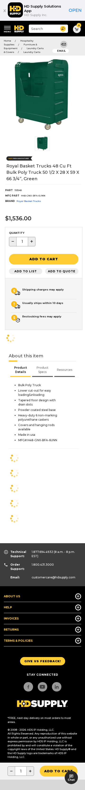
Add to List (25, 271)
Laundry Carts (31, 52)
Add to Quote (61, 271)
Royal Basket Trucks (29, 201)
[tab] (20, 370)
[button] (63, 29)
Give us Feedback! (42, 661)
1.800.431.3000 (43, 564)
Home (7, 40)
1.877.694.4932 (42, 552)
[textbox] (22, 241)
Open (75, 10)
